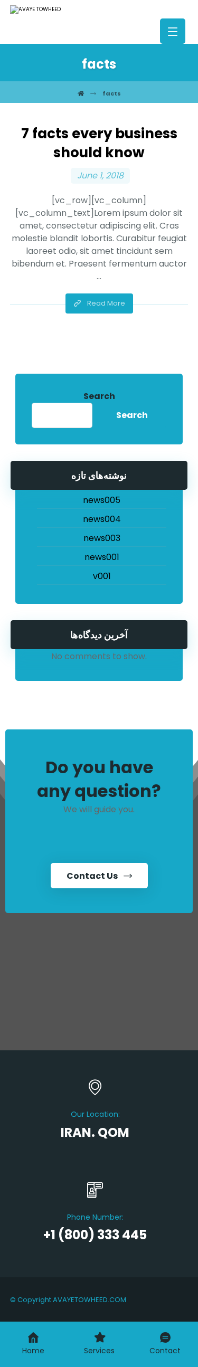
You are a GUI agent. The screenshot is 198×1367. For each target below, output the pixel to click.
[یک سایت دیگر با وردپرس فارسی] (52, 9)
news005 (101, 500)
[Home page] (81, 93)
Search (99, 396)
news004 (102, 519)
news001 (101, 557)
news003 (101, 538)
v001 (102, 576)
